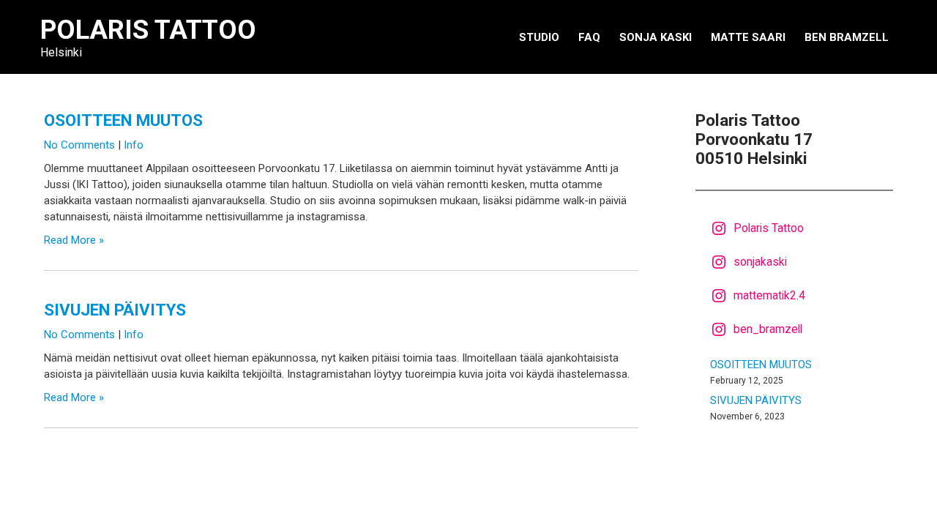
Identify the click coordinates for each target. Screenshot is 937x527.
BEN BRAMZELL (847, 37)
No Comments (79, 145)
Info (133, 145)
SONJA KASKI (655, 37)
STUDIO (539, 37)
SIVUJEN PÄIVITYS (115, 309)
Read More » (74, 240)
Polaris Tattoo (148, 30)
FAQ (589, 37)
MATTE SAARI (748, 37)
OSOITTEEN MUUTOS (123, 120)
